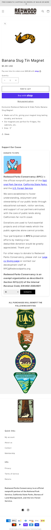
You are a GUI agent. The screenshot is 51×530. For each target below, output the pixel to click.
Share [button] (7, 134)
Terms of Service (12, 474)
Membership (10, 453)
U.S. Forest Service (22, 188)
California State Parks (35, 184)
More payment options (26, 101)
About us (8, 443)
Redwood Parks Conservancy (22, 529)
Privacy (8, 468)
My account (10, 437)
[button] (3, 11)
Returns (8, 479)
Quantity (5, 75)
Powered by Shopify (36, 529)
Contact (8, 448)
